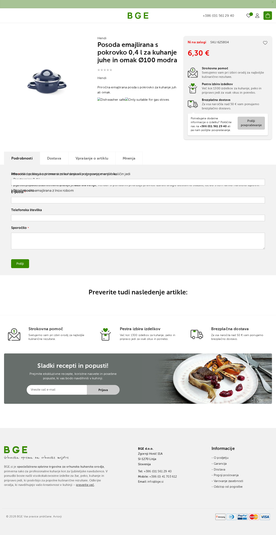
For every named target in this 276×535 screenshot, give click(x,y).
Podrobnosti (22, 158)
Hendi (101, 38)
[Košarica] (267, 15)
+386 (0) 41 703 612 (163, 476)
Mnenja (129, 158)
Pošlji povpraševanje (251, 123)
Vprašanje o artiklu (92, 158)
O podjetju (221, 457)
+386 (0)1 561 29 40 (158, 471)
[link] (257, 15)
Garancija (220, 463)
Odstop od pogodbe (228, 486)
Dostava (54, 158)
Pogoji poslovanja (226, 475)
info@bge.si (155, 481)
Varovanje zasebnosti (228, 481)
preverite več (85, 484)
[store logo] (138, 15)
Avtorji (57, 516)
